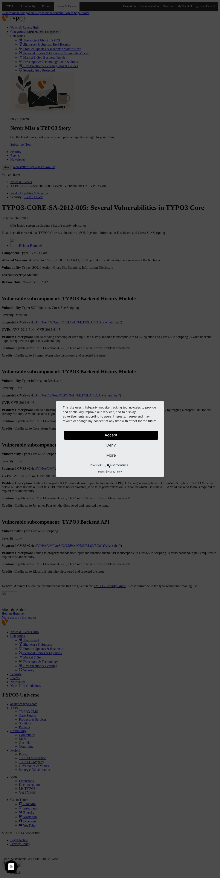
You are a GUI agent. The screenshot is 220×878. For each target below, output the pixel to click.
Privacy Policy (114, 471)
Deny (111, 445)
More (111, 455)
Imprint (101, 471)
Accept (111, 435)
